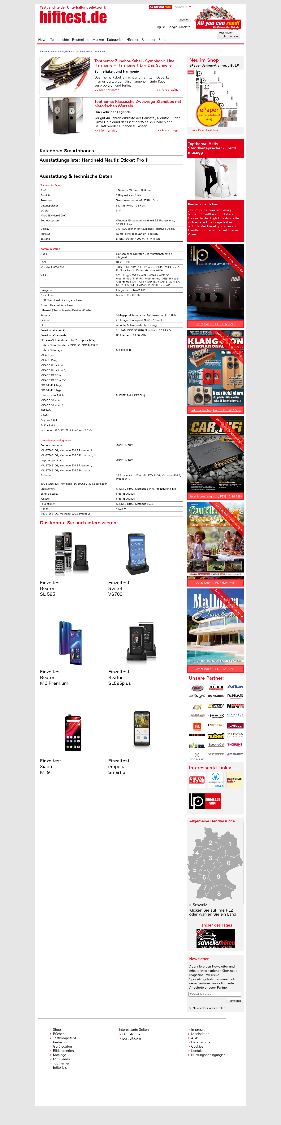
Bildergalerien (63, 1050)
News (42, 39)
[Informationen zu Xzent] (216, 756)
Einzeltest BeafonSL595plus (119, 677)
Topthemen (61, 1063)
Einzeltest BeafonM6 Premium (54, 677)
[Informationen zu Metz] (235, 727)
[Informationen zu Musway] (197, 737)
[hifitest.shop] (213, 812)
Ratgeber (148, 39)
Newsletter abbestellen (209, 1008)
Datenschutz (200, 1042)
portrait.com (131, 1038)
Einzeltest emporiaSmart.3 (118, 766)
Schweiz (200, 904)
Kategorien (115, 39)
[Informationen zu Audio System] (216, 688)
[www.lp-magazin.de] (197, 812)
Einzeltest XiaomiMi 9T (50, 766)
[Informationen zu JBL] (197, 727)
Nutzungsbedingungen (208, 1055)
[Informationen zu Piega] (235, 737)
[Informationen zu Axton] (235, 688)
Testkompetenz (64, 1038)
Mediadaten (200, 1034)
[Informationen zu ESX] (197, 707)
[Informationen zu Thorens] (235, 747)
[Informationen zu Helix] (216, 717)
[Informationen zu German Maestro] (235, 707)
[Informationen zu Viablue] (197, 756)
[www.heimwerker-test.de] (234, 791)
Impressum (200, 1029)
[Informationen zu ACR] (197, 688)
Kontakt (197, 1050)
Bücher (58, 1034)
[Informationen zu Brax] (197, 698)
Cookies (197, 1046)
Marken (98, 39)
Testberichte (59, 39)
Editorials (60, 1067)
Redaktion (60, 1042)
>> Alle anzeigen (168, 90)
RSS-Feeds (61, 1059)
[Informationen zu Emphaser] (235, 698)
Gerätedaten (62, 1046)
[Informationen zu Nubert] (216, 737)
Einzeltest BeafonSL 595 (50, 588)
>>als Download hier (203, 130)
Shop (162, 39)
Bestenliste (80, 39)
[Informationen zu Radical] (197, 747)
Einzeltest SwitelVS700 (118, 588)
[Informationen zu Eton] (216, 707)
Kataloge (59, 1055)
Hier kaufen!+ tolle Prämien (228, 34)
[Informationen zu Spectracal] (216, 747)
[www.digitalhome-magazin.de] (197, 791)
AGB (194, 1038)
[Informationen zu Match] (216, 727)
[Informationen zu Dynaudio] (216, 698)
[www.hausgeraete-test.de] (216, 791)
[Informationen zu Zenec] (235, 756)
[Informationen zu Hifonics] (235, 717)
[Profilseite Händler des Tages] (216, 947)
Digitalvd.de (131, 1034)
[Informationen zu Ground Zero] (197, 717)
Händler (132, 39)
